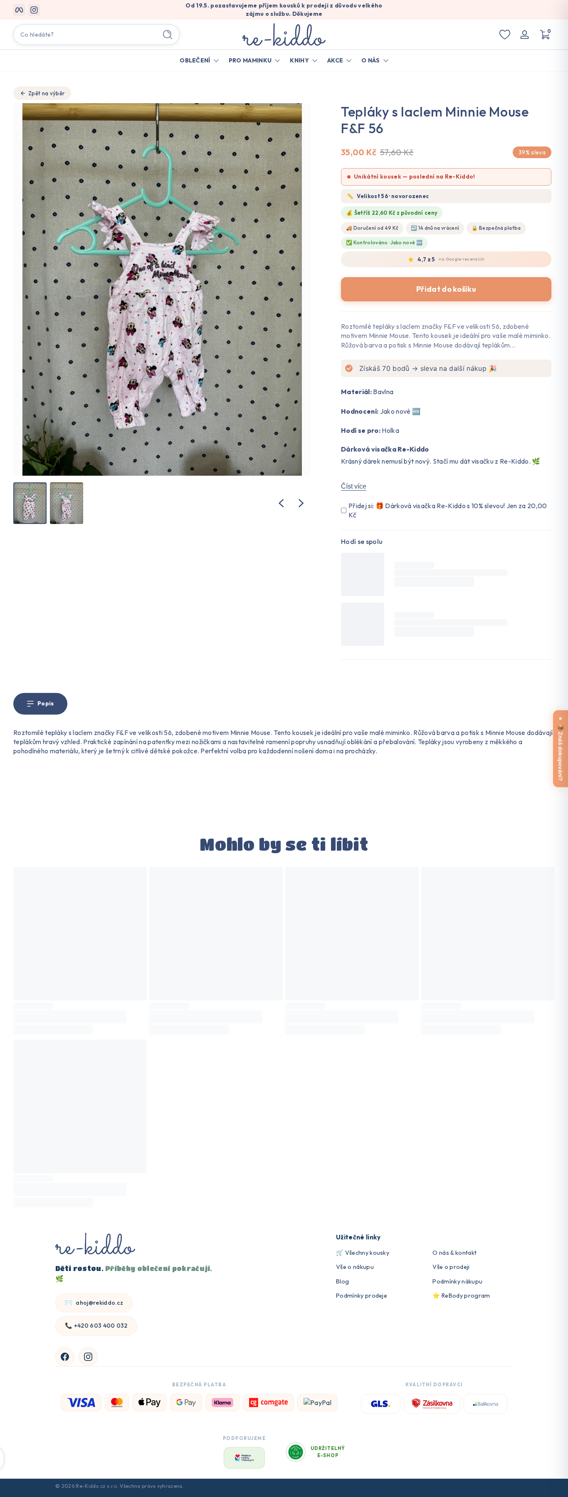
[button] (545, 34)
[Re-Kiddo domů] (95, 1244)
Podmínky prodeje (361, 1295)
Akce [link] (335, 60)
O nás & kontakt (454, 1252)
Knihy (299, 60)
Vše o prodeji (450, 1267)
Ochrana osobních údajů (483, 1488)
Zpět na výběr (46, 93)
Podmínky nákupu (457, 1281)
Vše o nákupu (355, 1267)
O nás (370, 60)
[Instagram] (88, 1356)
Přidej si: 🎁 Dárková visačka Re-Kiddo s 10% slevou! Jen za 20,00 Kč (447, 510)
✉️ (94, 1302)
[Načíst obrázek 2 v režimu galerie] (66, 503)
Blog (342, 1281)
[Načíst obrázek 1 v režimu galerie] (30, 503)
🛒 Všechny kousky (362, 1252)
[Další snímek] (301, 503)
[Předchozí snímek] (281, 503)
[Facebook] (64, 1356)
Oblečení (195, 60)
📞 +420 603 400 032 (96, 1325)
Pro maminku (250, 60)
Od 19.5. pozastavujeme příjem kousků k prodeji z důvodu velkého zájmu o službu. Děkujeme (283, 9)
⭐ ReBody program (461, 1295)
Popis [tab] (45, 703)
